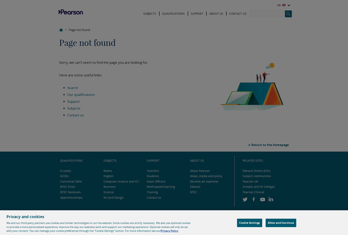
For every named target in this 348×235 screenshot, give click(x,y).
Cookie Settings (249, 223)
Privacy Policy (169, 231)
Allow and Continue (281, 223)
